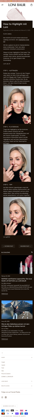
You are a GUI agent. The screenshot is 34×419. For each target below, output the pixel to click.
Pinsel (11, 77)
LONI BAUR (6, 416)
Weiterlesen (4, 294)
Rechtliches (5, 386)
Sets (2, 371)
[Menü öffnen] (4, 5)
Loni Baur (4, 381)
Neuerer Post (25, 246)
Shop (3, 357)
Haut (2, 368)
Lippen (3, 365)
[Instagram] (2, 397)
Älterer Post (8, 246)
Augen (3, 362)
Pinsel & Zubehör (6, 374)
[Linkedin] (6, 397)
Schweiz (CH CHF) (8, 406)
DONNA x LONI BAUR (7, 376)
